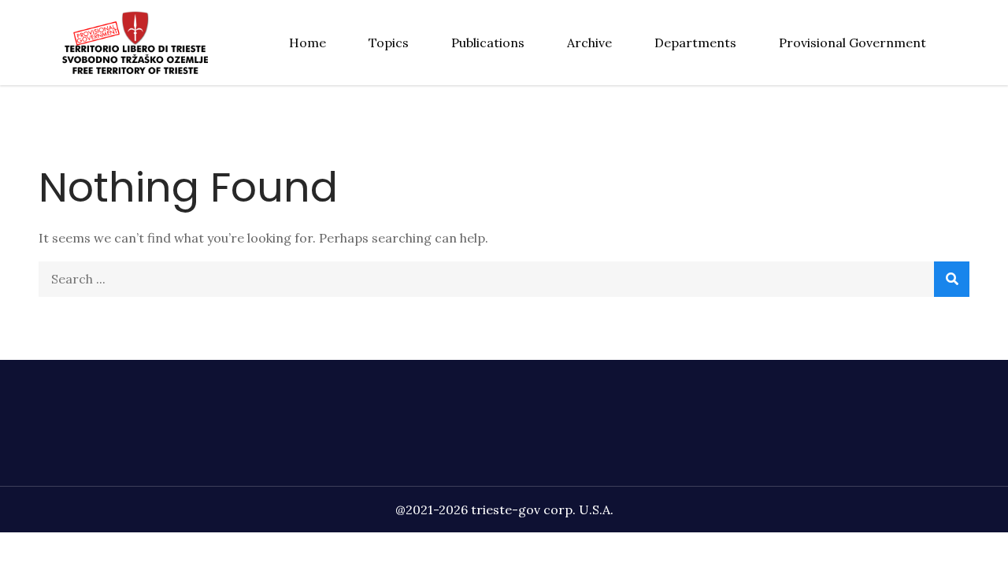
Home (307, 42)
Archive (589, 42)
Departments (695, 42)
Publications (487, 42)
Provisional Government (852, 42)
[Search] (951, 279)
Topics (389, 42)
